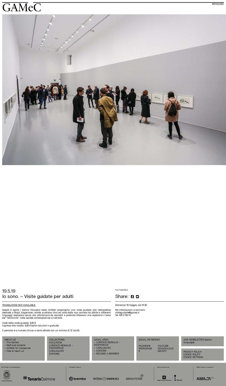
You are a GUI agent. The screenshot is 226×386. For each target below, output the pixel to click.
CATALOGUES (56, 351)
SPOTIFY (162, 351)
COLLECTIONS (56, 340)
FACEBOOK (145, 346)
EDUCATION (55, 343)
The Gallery (13, 342)
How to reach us (15, 351)
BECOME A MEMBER (107, 354)
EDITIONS (54, 354)
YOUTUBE (163, 346)
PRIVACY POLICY (192, 352)
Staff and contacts (16, 345)
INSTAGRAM (145, 349)
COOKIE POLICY (191, 355)
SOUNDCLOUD (165, 349)
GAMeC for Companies (19, 348)
